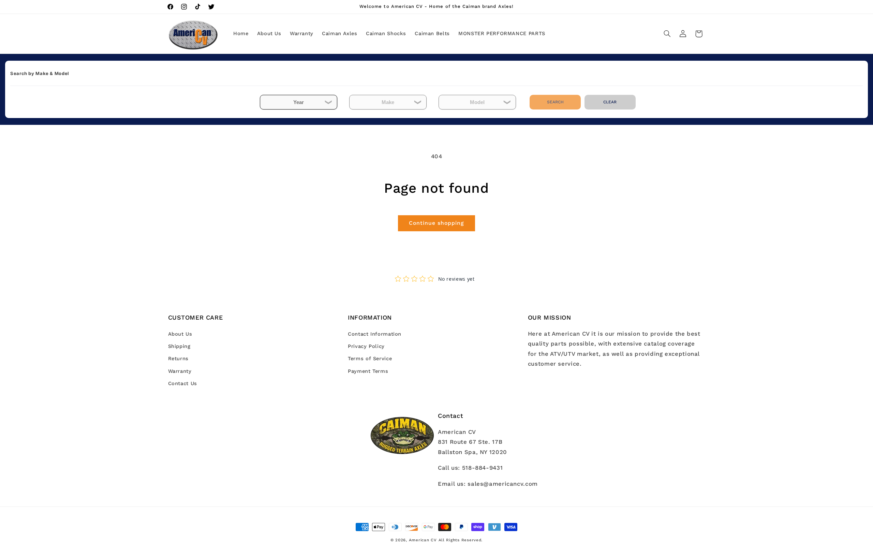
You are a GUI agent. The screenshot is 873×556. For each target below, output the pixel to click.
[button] (667, 34)
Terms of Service (370, 359)
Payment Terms (368, 371)
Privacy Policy (366, 346)
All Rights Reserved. (461, 540)
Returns (178, 359)
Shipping (179, 346)
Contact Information (374, 334)
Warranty (180, 371)
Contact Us (182, 383)
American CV (423, 540)
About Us (180, 334)
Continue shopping (436, 223)
